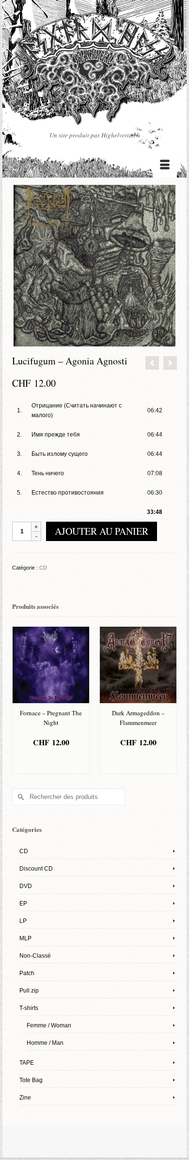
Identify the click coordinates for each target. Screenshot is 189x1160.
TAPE (26, 1062)
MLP (25, 938)
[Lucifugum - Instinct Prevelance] (152, 363)
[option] (82, 700)
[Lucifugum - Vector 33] (170, 363)
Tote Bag (31, 1080)
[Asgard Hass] (94, 71)
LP (23, 921)
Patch (26, 973)
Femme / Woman (49, 1025)
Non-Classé (35, 955)
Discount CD (36, 868)
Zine (25, 1097)
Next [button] (168, 700)
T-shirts (28, 1008)
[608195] (94, 265)
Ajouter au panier (101, 531)
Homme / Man (45, 1042)
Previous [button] (20, 700)
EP (23, 903)
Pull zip (29, 990)
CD (43, 568)
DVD (25, 886)
